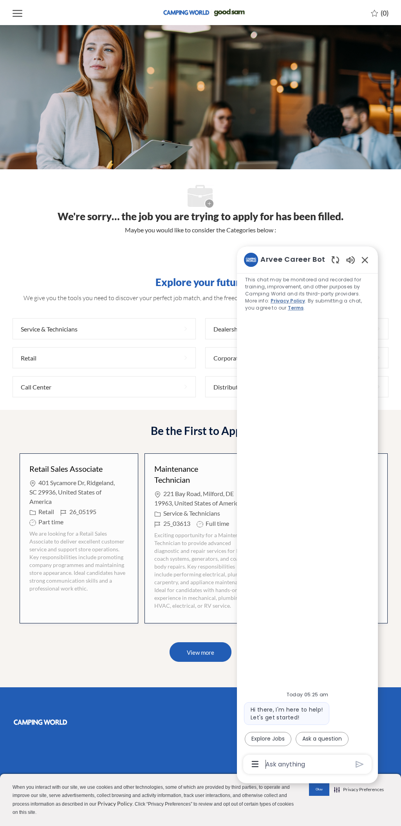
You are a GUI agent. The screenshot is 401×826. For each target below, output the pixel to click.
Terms (295, 307)
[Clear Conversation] (335, 259)
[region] (307, 511)
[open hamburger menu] (17, 12)
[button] (200, 652)
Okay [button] (319, 789)
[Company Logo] (200, 12)
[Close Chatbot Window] (365, 259)
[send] (360, 764)
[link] (56, 722)
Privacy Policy (115, 803)
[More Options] (255, 764)
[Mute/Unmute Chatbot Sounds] (350, 259)
